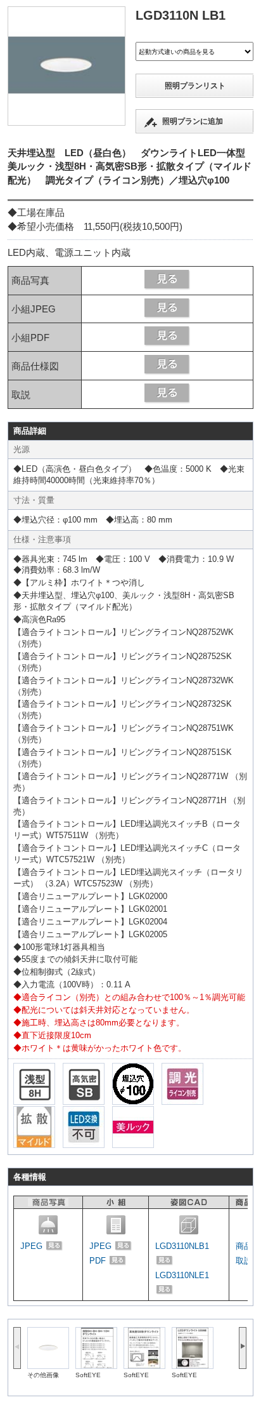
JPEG (32, 1246)
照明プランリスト (195, 86)
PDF (98, 1260)
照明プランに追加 (192, 121)
